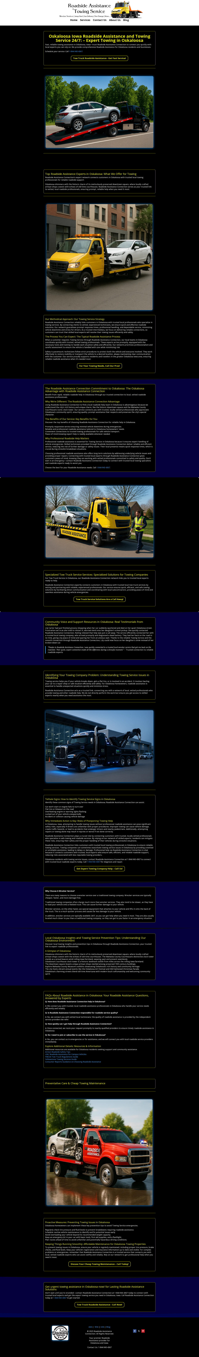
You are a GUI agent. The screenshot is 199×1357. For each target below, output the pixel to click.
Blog (126, 20)
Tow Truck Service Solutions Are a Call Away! (99, 599)
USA (103, 1327)
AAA (90, 1327)
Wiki (96, 1327)
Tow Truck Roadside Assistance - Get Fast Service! (99, 58)
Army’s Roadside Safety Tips (57, 1052)
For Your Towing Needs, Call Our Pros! (99, 365)
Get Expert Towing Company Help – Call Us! (100, 868)
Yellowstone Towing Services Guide (61, 1059)
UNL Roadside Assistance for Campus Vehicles (65, 1054)
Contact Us (99, 20)
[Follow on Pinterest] (143, 1331)
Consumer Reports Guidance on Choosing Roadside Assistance (73, 1061)
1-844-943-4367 (75, 51)
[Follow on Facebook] (134, 1331)
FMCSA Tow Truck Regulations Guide (61, 1056)
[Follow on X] (139, 1331)
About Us (115, 20)
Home (73, 20)
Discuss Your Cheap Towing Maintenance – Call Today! (99, 1264)
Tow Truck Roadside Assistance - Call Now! (99, 1304)
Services (85, 20)
